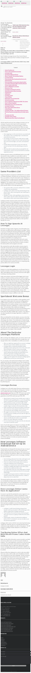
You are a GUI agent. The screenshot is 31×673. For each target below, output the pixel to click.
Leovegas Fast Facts (9, 106)
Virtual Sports (8, 92)
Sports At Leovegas (9, 100)
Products (2, 640)
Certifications (3, 642)
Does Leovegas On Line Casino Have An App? (15, 82)
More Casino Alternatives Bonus (12, 107)
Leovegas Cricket (9, 95)
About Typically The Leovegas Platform (14, 76)
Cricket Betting (8, 109)
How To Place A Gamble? (11, 103)
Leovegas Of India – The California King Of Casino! (16, 110)
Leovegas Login (8, 73)
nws (2, 580)
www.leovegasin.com (5, 393)
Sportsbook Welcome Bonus (11, 74)
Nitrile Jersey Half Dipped (6, 625)
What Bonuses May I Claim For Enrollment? (15, 118)
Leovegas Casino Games (10, 116)
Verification (7, 94)
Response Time (8, 88)
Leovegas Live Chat (9, 115)
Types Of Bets (8, 97)
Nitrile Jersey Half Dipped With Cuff (8, 626)
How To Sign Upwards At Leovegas (13, 71)
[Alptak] (13, 3)
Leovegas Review (9, 77)
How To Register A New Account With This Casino (16, 101)
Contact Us (3, 645)
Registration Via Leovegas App (12, 98)
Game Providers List (9, 70)
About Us (3, 639)
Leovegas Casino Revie (7, 588)
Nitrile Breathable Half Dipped (7, 623)
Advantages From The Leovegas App (13, 104)
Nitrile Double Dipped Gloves (7, 631)
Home (14, 39)
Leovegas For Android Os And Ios (12, 89)
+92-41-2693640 (5, 611)
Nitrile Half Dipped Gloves (6, 622)
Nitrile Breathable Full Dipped (7, 628)
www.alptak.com (6, 615)
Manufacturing (4, 643)
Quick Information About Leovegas (13, 91)
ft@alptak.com (7, 614)
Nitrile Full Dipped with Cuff (6, 629)
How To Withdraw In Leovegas (12, 86)
